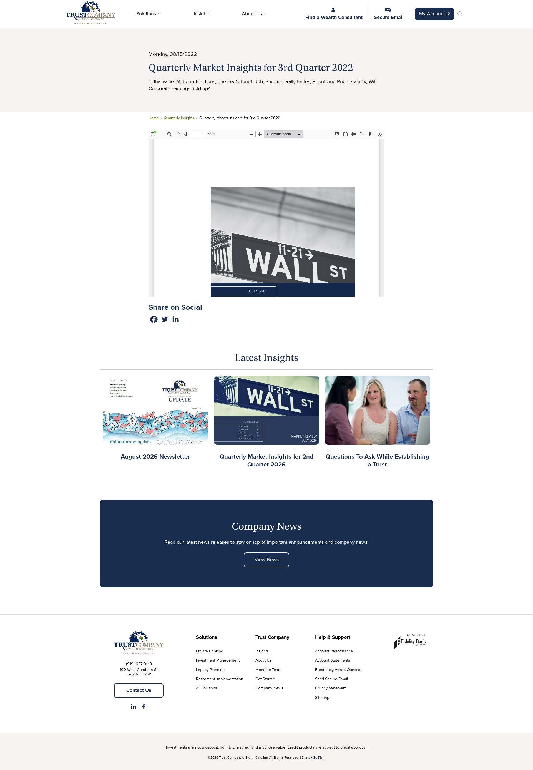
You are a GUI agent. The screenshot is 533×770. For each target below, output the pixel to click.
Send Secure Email (331, 679)
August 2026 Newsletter (155, 456)
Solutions (146, 13)
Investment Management (218, 660)
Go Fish (319, 757)
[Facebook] (154, 319)
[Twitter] (165, 319)
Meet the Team (268, 670)
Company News (269, 688)
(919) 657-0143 (139, 664)
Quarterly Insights (179, 118)
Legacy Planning (210, 670)
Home (154, 118)
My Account (432, 13)
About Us (252, 13)
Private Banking (209, 651)
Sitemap (322, 697)
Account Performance (334, 651)
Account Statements (332, 660)
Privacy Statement (330, 688)
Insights (202, 13)
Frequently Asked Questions (339, 670)
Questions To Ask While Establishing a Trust (377, 460)
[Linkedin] (175, 319)
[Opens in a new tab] (134, 707)
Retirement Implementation (219, 679)
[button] (461, 14)
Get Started (265, 679)
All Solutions (206, 688)
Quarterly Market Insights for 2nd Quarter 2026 (266, 460)
